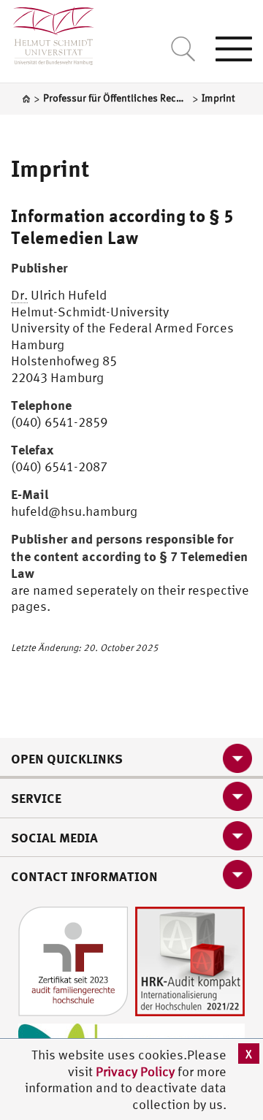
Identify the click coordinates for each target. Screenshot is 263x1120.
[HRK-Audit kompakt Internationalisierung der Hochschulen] (190, 959)
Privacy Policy (137, 1071)
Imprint (50, 168)
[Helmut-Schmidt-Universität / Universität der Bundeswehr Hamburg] (47, 32)
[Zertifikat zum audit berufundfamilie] (73, 959)
